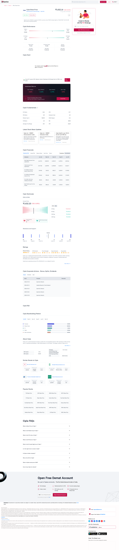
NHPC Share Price (52, 407)
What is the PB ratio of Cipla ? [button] (30, 439)
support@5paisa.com (98, 509)
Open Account (103, 1)
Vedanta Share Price (29, 412)
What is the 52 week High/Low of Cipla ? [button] (32, 444)
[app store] (102, 534)
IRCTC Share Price (64, 393)
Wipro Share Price (40, 398)
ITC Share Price (29, 398)
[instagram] (92, 521)
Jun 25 (42, 319)
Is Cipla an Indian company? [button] (29, 453)
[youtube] (102, 521)
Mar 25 (46, 319)
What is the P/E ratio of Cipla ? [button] (30, 435)
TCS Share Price (29, 393)
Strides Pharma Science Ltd (58, 364)
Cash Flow (46, 153)
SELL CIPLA (32, 15)
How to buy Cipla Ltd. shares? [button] (29, 467)
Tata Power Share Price (52, 402)
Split (33, 274)
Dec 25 (33, 319)
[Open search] (73, 2)
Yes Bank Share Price (29, 402)
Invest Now (62, 98)
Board (24, 274)
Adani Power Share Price (40, 407)
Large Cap (42, 11)
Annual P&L (32, 153)
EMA (53, 205)
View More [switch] (66, 263)
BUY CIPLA (26, 15)
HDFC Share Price (40, 402)
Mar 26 (29, 319)
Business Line (58, 142)
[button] (114, 2)
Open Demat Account (60, 495)
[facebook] (97, 521)
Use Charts (66, 80)
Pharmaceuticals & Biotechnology (32, 11)
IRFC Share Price (40, 393)
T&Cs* (89, 32)
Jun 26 (24, 319)
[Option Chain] (69, 15)
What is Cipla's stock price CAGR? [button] (30, 462)
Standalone (62, 153)
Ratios (50, 153)
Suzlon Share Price (52, 398)
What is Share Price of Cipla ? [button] (29, 426)
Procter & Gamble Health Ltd (33, 376)
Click (78, 502)
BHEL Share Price (64, 412)
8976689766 (102, 514)
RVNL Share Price (64, 407)
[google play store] (93, 534)
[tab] (46, 426)
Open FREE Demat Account (84, 29)
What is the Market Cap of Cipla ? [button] (30, 430)
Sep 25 (37, 319)
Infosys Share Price (64, 402)
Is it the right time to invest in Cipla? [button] (31, 448)
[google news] (104, 521)
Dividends (29, 274)
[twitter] (94, 521)
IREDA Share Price (52, 393)
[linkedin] (99, 521)
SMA (56, 205)
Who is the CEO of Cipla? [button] (28, 457)
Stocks (9, 5)
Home (5, 5)
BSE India (25, 141)
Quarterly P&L (26, 153)
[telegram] (89, 521)
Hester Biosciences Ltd (57, 376)
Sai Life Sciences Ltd (31, 364)
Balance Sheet (39, 153)
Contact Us (3, 517)
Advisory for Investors (5, 519)
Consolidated (67, 153)
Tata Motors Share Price (28, 407)
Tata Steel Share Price (64, 398)
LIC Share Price (53, 412)
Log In (109, 1)
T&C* (49, 497)
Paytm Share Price (40, 412)
